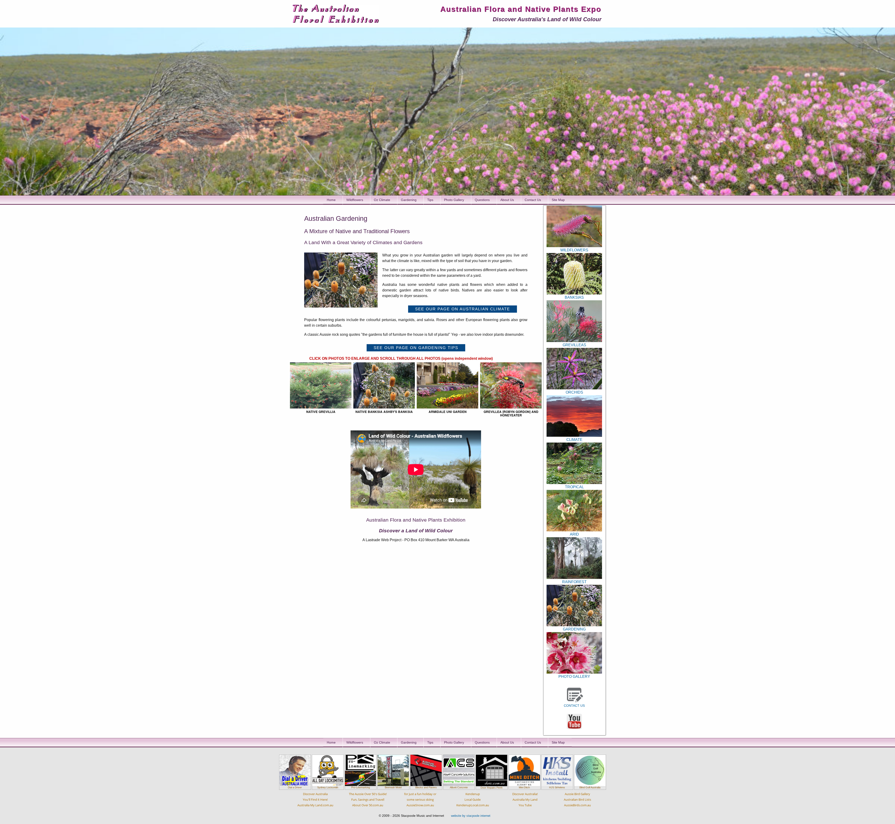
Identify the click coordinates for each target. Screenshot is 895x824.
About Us (507, 200)
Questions (482, 200)
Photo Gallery (454, 200)
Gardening (409, 200)
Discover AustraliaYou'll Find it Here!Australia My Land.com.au (315, 799)
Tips (430, 200)
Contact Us (533, 200)
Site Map (558, 200)
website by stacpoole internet (470, 815)
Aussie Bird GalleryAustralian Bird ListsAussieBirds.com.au (577, 799)
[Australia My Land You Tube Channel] (574, 721)
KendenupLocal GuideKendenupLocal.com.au (472, 799)
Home (331, 200)
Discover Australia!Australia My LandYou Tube (525, 799)
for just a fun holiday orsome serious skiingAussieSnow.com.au (420, 799)
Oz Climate (382, 200)
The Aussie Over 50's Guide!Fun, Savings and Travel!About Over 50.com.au (368, 799)
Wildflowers (354, 200)
